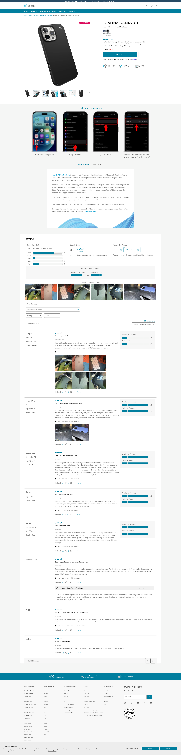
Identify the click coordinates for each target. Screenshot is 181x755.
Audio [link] (54, 11)
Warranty (66, 699)
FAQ (65, 702)
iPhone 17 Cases (27, 696)
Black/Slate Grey (108, 31)
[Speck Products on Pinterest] (151, 703)
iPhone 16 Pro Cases (28, 707)
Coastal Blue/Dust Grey (104, 31)
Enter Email (128, 696)
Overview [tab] (83, 164)
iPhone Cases (35, 16)
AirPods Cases (27, 729)
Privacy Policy (52, 751)
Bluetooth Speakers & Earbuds (31, 732)
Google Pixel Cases (28, 737)
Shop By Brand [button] (44, 11)
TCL (45, 707)
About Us (106, 691)
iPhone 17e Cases (28, 702)
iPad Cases (26, 721)
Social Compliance (108, 696)
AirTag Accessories (28, 726)
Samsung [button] (34, 11)
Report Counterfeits (68, 713)
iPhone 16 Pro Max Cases (46, 16)
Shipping (66, 693)
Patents (106, 702)
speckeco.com (91, 211)
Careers (106, 693)
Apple (29, 16)
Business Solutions (68, 707)
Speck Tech (86, 696)
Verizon (45, 721)
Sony (45, 710)
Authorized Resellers (69, 704)
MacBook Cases (27, 724)
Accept (150, 749)
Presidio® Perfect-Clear (89, 702)
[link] (152, 6)
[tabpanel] (90, 198)
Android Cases (27, 740)
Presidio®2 (86, 704)
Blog (85, 691)
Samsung (46, 693)
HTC (45, 718)
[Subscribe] (149, 697)
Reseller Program (68, 710)
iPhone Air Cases (28, 699)
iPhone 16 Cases (27, 710)
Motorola (46, 704)
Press (105, 704)
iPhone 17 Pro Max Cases (30, 691)
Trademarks (107, 699)
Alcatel (45, 726)
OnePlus (46, 702)
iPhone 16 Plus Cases (29, 713)
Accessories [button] (62, 11)
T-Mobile (46, 729)
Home (25, 16)
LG (44, 699)
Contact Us (66, 691)
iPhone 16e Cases (28, 715)
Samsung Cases (27, 734)
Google (45, 696)
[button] (157, 6)
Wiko (45, 734)
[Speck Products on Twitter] (144, 703)
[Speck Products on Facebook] (131, 703)
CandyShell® (87, 707)
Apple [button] (26, 11)
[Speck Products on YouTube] (138, 703)
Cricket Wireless (47, 732)
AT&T (45, 715)
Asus (45, 713)
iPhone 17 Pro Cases (28, 693)
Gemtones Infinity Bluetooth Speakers (93, 713)
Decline (168, 749)
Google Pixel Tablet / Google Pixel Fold (93, 710)
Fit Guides (86, 693)
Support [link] (72, 11)
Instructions (86, 699)
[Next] (89, 93)
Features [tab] (98, 164)
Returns (66, 696)
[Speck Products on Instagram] (125, 703)
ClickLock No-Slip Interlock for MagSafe (93, 715)
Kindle (45, 724)
